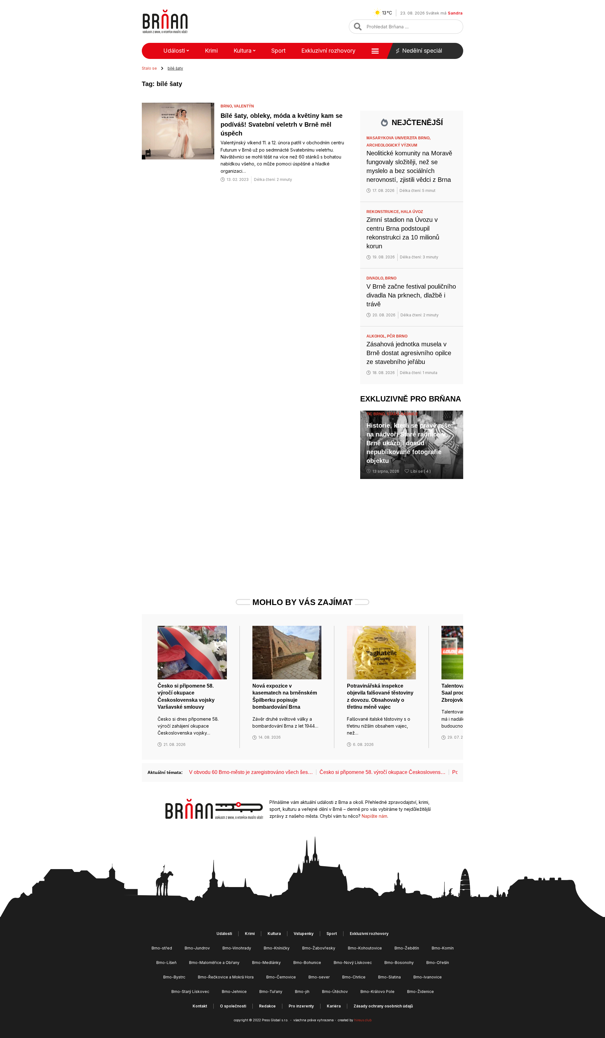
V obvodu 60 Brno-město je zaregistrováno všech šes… (251, 772)
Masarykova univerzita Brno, (398, 138)
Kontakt (200, 1006)
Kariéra (334, 1006)
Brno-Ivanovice (427, 977)
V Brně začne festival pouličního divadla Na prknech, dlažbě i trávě (411, 295)
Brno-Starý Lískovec (190, 991)
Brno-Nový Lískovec (353, 962)
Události (174, 50)
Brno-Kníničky (277, 948)
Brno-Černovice (281, 977)
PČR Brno (397, 336)
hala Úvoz (412, 212)
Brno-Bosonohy (399, 962)
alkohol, (376, 336)
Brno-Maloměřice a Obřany (214, 962)
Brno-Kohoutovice (365, 948)
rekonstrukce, (383, 212)
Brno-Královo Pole (377, 991)
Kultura (242, 50)
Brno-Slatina (389, 977)
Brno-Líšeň (166, 962)
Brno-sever (319, 977)
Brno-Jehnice (234, 991)
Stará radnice (402, 414)
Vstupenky (304, 933)
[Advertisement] (411, 526)
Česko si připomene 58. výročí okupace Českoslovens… (383, 772)
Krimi (211, 50)
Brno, (227, 106)
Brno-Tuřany (270, 991)
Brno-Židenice (420, 991)
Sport (278, 50)
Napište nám (374, 816)
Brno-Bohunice (307, 962)
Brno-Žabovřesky (318, 948)
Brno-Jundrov (197, 948)
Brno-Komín (443, 948)
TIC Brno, (376, 414)
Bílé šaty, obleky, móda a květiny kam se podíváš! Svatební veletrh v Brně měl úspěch (282, 124)
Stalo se (149, 68)
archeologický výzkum (391, 145)
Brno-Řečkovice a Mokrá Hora (226, 977)
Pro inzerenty (301, 1006)
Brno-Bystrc (174, 977)
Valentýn (244, 106)
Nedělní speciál (422, 50)
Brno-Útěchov (335, 991)
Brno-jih (302, 991)
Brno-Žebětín (407, 948)
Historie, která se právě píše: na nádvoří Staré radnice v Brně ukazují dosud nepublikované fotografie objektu (409, 443)
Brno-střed (162, 948)
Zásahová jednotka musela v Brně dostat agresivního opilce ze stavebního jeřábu (408, 353)
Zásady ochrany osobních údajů (383, 1006)
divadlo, (375, 278)
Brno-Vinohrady (236, 948)
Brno (390, 278)
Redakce (267, 1006)
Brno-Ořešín (437, 962)
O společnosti (233, 1006)
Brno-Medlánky (266, 962)
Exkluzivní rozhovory (328, 50)
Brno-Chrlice (354, 977)
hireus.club (363, 1020)
